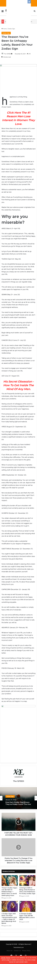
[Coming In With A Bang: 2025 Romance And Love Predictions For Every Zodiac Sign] (27, 880)
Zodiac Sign (11, 28)
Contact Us (17, 950)
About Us (9, 950)
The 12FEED (7, 54)
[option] (18, 798)
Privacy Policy (26, 950)
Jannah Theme (5, 957)
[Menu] (2, 11)
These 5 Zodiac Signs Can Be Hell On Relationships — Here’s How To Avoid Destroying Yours (9, 891)
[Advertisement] (18, 12)
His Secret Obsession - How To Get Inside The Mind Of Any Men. (18, 385)
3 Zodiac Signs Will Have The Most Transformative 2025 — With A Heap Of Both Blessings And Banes (9, 918)
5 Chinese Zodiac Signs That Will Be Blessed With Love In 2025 (27, 916)
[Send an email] (11, 54)
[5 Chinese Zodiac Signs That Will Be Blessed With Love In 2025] (27, 906)
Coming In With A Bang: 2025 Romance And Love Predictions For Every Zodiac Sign (27, 890)
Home (5, 28)
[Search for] (35, 11)
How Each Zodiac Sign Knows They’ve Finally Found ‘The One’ (18, 803)
